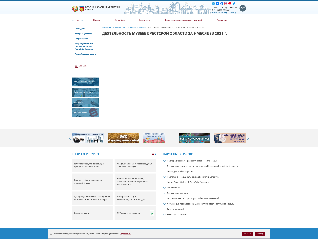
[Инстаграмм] (225, 3)
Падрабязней (125, 234)
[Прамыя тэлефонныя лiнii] (85, 82)
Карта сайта (82, 66)
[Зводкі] (123, 138)
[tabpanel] (114, 190)
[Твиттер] (234, 3)
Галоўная (106, 28)
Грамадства (80, 29)
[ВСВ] (242, 8)
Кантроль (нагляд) (83, 34)
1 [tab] (153, 154)
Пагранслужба (81, 39)
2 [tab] (155, 154)
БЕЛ (78, 20)
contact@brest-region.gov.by (224, 13)
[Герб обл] (82, 9)
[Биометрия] (230, 138)
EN (82, 20)
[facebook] (221, 3)
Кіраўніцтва (144, 20)
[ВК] (217, 3)
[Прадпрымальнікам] (88, 138)
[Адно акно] (85, 102)
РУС (73, 20)
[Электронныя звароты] (85, 92)
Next (247, 138)
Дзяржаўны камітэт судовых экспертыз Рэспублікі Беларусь (84, 46)
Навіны (96, 20)
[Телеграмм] (213, 3)
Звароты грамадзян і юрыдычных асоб (183, 20)
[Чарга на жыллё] (85, 112)
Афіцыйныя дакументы (85, 54)
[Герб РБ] (75, 9)
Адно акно (222, 20)
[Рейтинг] (154, 138)
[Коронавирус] (194, 138)
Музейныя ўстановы (136, 28)
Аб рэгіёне (120, 20)
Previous (70, 138)
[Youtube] (229, 3)
